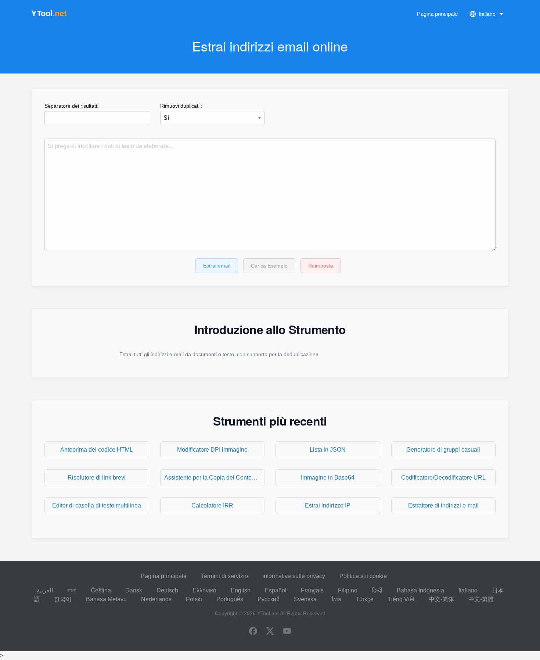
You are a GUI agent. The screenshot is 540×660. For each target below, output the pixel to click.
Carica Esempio (269, 266)
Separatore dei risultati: (71, 106)
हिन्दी (377, 590)
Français (312, 590)
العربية (45, 590)
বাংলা (71, 590)
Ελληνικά (204, 590)
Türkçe (365, 599)
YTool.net (268, 613)
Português (229, 599)
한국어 (63, 599)
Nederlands (156, 599)
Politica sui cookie (363, 576)
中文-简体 (441, 599)
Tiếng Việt (401, 599)
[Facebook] (253, 631)
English (241, 590)
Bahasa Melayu (106, 599)
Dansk (133, 590)
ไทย (336, 599)
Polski (194, 599)
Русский (269, 599)
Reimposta (320, 266)
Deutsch (167, 590)
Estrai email (216, 266)
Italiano (468, 590)
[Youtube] (287, 631)
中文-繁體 (481, 599)
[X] (270, 631)
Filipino (347, 590)
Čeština (101, 590)
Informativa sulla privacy (293, 576)
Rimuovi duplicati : (181, 106)
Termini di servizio (224, 576)
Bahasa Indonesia (420, 590)
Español (276, 590)
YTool (48, 13)
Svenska (305, 599)
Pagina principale (437, 14)
